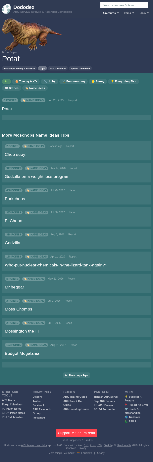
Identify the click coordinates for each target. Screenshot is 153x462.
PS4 (99, 445)
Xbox (93, 445)
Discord (37, 396)
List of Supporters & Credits (77, 440)
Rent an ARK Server (106, 396)
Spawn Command (80, 68)
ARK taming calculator (34, 445)
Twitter (37, 401)
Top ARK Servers (104, 401)
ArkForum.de (106, 409)
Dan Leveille (124, 445)
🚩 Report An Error (136, 405)
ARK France (105, 405)
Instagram (39, 417)
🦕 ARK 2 (130, 421)
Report (72, 100)
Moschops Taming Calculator (19, 68)
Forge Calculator (12, 404)
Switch (108, 445)
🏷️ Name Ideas (33, 100)
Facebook (39, 405)
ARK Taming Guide (75, 396)
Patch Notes (13, 408)
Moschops (9, 52)
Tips (42, 68)
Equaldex (86, 453)
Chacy (101, 453)
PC (86, 445)
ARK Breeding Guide (76, 409)
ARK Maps (8, 400)
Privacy (82, 448)
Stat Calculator (58, 68)
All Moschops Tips (76, 375)
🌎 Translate (132, 417)
